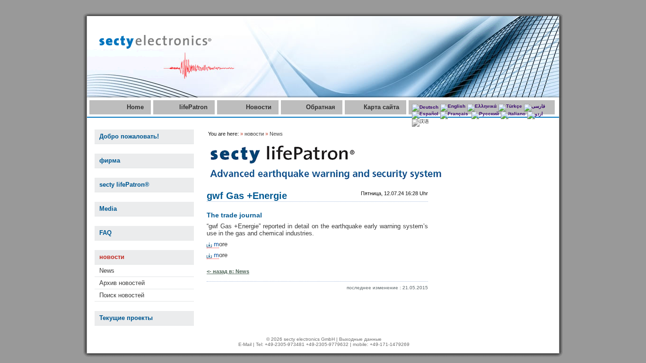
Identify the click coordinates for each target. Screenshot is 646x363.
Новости (258, 107)
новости (111, 256)
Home (135, 107)
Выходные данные (360, 339)
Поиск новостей (121, 295)
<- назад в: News (228, 271)
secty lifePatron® (124, 184)
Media (108, 208)
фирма (109, 160)
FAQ (105, 232)
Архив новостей (122, 282)
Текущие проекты (126, 317)
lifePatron (193, 107)
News (106, 270)
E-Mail (245, 344)
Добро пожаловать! (129, 136)
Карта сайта (381, 107)
